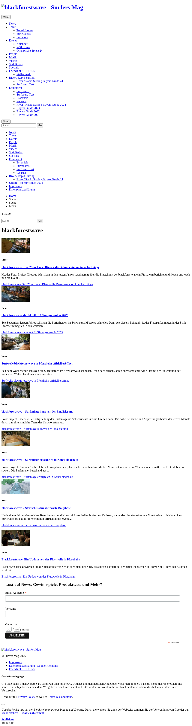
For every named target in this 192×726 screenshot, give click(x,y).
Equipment (15, 87)
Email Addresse (16, 593)
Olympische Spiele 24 (29, 50)
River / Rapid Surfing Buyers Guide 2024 (41, 104)
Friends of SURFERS (22, 70)
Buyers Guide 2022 (28, 111)
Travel (12, 27)
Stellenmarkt (23, 74)
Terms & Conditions (60, 696)
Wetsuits (21, 101)
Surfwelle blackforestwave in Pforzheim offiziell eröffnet (37, 363)
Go (40, 125)
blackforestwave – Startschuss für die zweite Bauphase (36, 508)
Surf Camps (23, 33)
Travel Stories (24, 30)
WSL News (23, 47)
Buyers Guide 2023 (28, 108)
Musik (12, 57)
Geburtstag (11, 624)
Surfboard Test (25, 84)
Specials (14, 67)
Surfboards (22, 91)
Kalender (21, 43)
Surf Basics (15, 64)
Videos (13, 60)
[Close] (3, 704)
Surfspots (22, 37)
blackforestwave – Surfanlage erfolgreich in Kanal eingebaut (40, 459)
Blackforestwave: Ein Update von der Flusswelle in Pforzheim (41, 559)
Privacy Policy (26, 696)
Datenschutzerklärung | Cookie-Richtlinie (33, 665)
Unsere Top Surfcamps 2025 (26, 182)
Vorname (10, 608)
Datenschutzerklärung (22, 189)
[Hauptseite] (42, 7)
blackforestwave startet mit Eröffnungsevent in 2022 (35, 315)
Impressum (15, 186)
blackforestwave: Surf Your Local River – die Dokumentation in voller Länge (50, 267)
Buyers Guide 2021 (28, 114)
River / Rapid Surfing (21, 77)
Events (13, 40)
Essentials (22, 97)
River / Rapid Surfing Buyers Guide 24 (39, 81)
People (13, 54)
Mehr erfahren (10, 713)
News (12, 23)
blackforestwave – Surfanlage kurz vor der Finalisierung (37, 411)
